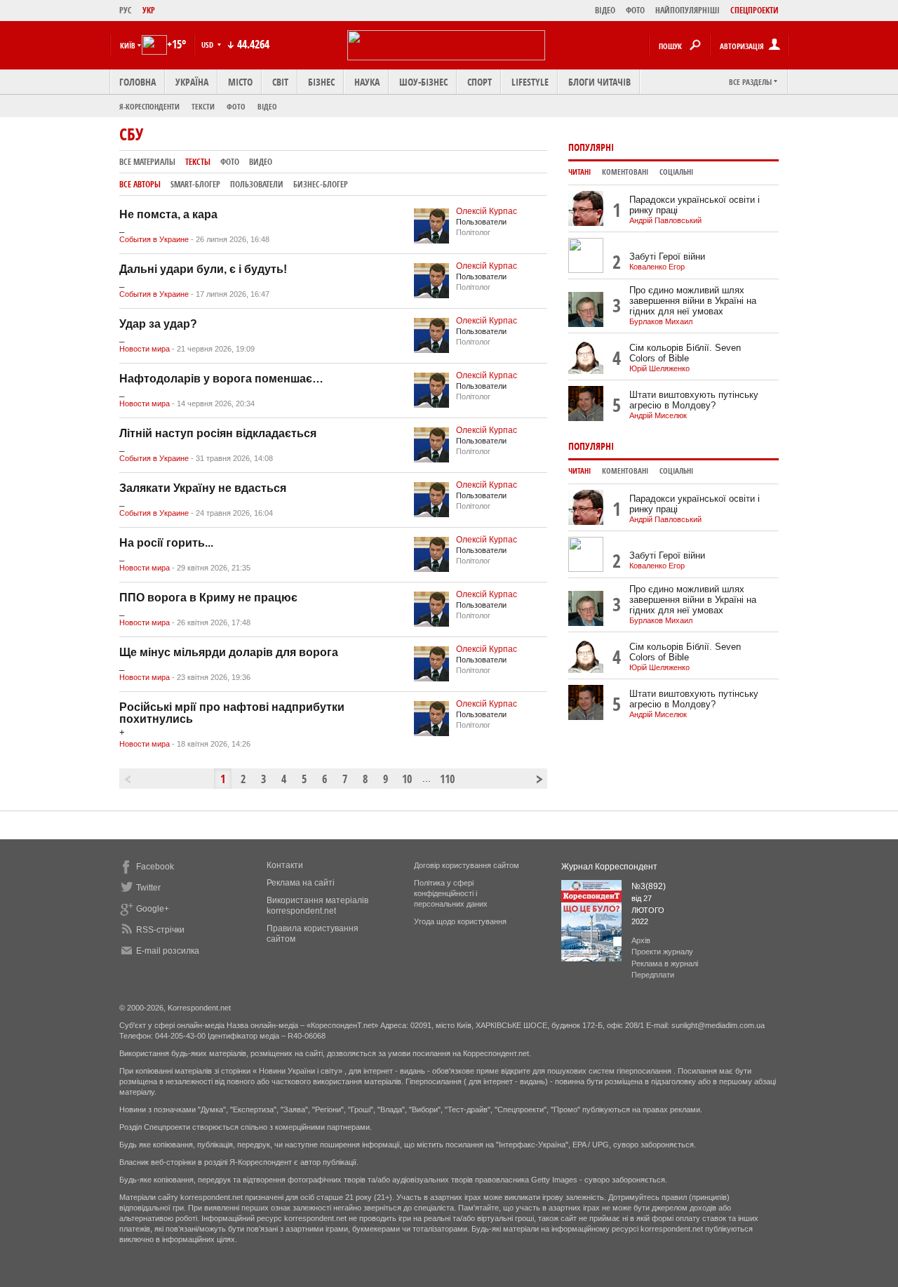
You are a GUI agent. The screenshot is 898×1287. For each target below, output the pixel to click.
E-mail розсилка (167, 951)
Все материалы (147, 162)
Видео (260, 162)
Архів (640, 940)
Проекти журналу (662, 951)
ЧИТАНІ (579, 172)
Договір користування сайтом (466, 865)
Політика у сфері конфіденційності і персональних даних (451, 893)
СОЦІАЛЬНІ (676, 172)
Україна (191, 81)
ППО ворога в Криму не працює (208, 598)
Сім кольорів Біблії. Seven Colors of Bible (685, 353)
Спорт (479, 81)
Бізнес (321, 81)
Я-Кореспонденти (149, 106)
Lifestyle (530, 81)
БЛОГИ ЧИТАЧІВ (599, 81)
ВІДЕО (605, 10)
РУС (125, 10)
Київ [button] (127, 45)
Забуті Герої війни (667, 256)
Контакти (285, 865)
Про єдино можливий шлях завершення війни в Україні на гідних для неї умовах (692, 300)
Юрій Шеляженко (659, 368)
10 (407, 779)
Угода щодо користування (460, 921)
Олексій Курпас (486, 211)
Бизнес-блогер (320, 184)
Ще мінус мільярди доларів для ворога (228, 652)
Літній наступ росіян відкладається (217, 433)
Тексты (197, 162)
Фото (236, 106)
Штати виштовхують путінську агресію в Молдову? (693, 400)
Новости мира (144, 349)
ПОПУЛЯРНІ (591, 147)
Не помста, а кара (168, 214)
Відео (267, 106)
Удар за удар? (158, 324)
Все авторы (140, 184)
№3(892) (648, 886)
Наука (367, 81)
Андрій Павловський (665, 220)
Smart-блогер (195, 184)
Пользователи (256, 184)
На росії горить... (166, 543)
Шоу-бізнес (423, 81)
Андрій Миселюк (658, 415)
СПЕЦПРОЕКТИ (754, 10)
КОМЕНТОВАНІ (625, 172)
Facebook (155, 867)
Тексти (203, 106)
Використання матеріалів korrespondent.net (317, 905)
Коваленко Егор (657, 266)
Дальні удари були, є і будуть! (203, 269)
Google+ (152, 909)
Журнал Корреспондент (609, 867)
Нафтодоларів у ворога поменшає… (221, 379)
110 (446, 779)
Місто (240, 81)
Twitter (148, 888)
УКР (148, 10)
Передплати (652, 975)
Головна (137, 81)
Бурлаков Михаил (660, 321)
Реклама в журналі (664, 963)
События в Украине (154, 239)
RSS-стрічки (160, 930)
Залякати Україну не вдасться (202, 488)
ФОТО (635, 10)
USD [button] (208, 44)
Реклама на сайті (301, 883)
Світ (280, 81)
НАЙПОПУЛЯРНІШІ (687, 10)
